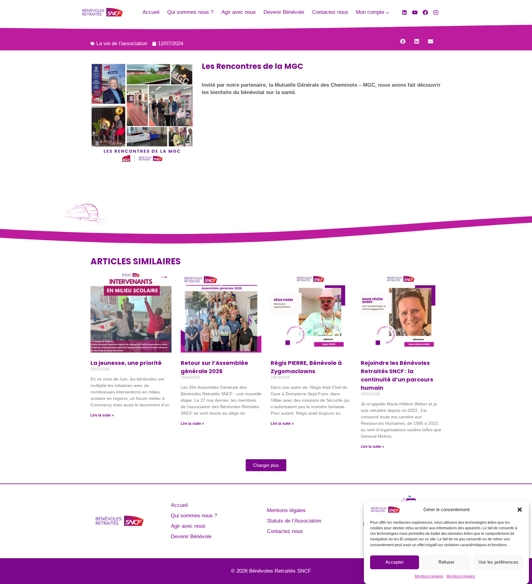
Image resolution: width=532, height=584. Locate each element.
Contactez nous (330, 12)
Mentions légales (429, 576)
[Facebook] (425, 12)
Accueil (151, 12)
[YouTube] (414, 12)
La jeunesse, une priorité (127, 363)
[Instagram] (435, 12)
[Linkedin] (404, 12)
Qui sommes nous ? (190, 12)
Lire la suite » (102, 415)
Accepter (394, 562)
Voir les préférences (498, 562)
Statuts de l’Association (294, 521)
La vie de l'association (121, 43)
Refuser (446, 562)
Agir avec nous (238, 12)
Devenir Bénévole (284, 12)
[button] (520, 510)
